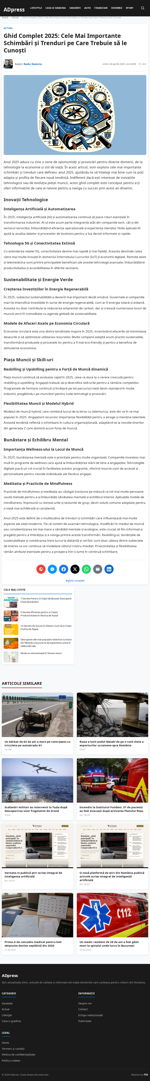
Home (5, 1042)
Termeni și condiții (13, 1048)
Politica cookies (11, 1060)
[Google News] (41, 569)
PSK (146, 1074)
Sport (130, 7)
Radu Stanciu (33, 64)
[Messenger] (52, 569)
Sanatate (75, 7)
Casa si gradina (56, 7)
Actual (15, 17)
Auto (87, 7)
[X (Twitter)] (75, 569)
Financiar (101, 7)
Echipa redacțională (90, 1015)
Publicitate (84, 1021)
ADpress (10, 975)
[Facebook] (63, 569)
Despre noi (85, 1003)
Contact (83, 1009)
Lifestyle (36, 7)
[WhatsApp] (86, 569)
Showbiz (116, 7)
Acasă (5, 17)
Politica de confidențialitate (18, 1054)
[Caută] (142, 8)
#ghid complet (75, 580)
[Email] (97, 569)
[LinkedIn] (109, 569)
